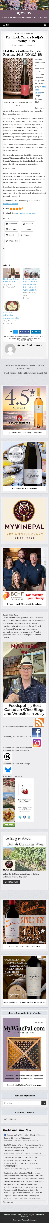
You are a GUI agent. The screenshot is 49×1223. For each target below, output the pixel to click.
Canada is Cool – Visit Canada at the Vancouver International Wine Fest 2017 (31, 284)
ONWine (30, 338)
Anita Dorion (18, 45)
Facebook (25, 331)
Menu (7, 25)
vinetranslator (23, 340)
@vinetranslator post (26, 213)
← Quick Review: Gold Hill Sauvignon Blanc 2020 (24, 373)
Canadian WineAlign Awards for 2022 (11, 315)
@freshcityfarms (10, 204)
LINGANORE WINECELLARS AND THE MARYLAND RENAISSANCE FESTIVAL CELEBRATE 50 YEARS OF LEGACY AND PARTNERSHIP (21, 1161)
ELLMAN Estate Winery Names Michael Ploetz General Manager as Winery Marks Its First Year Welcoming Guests (24, 1148)
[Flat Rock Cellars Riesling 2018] (11, 273)
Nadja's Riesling (14, 338)
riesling (27, 33)
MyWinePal (25, 13)
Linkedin (37, 331)
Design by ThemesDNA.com (24, 1220)
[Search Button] (45, 25)
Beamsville (26, 336)
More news (8, 1202)
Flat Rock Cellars (37, 336)
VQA (31, 33)
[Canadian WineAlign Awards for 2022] (11, 306)
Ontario (20, 33)
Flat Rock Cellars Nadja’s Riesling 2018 (24, 39)
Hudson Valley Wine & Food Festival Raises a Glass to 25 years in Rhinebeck (24, 1136)
